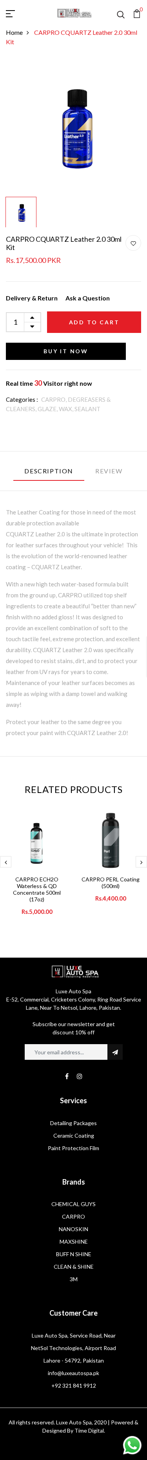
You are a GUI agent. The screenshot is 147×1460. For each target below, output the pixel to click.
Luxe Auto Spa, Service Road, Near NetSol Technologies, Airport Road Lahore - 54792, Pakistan (73, 1348)
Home (14, 32)
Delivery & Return (32, 298)
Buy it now (66, 351)
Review (109, 471)
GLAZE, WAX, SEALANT (69, 408)
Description (48, 471)
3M (74, 1279)
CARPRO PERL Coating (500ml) (111, 882)
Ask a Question (87, 298)
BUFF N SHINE (73, 1254)
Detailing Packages (73, 1123)
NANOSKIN (73, 1229)
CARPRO (73, 1216)
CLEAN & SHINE (74, 1266)
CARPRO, (54, 399)
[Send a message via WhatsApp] (132, 1445)
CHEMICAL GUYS (73, 1204)
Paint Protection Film (73, 1148)
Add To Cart (94, 322)
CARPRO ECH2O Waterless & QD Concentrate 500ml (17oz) (37, 889)
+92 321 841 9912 (73, 1385)
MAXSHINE (74, 1241)
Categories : (22, 399)
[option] (73, 125)
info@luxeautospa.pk (73, 1373)
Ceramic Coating (73, 1135)
